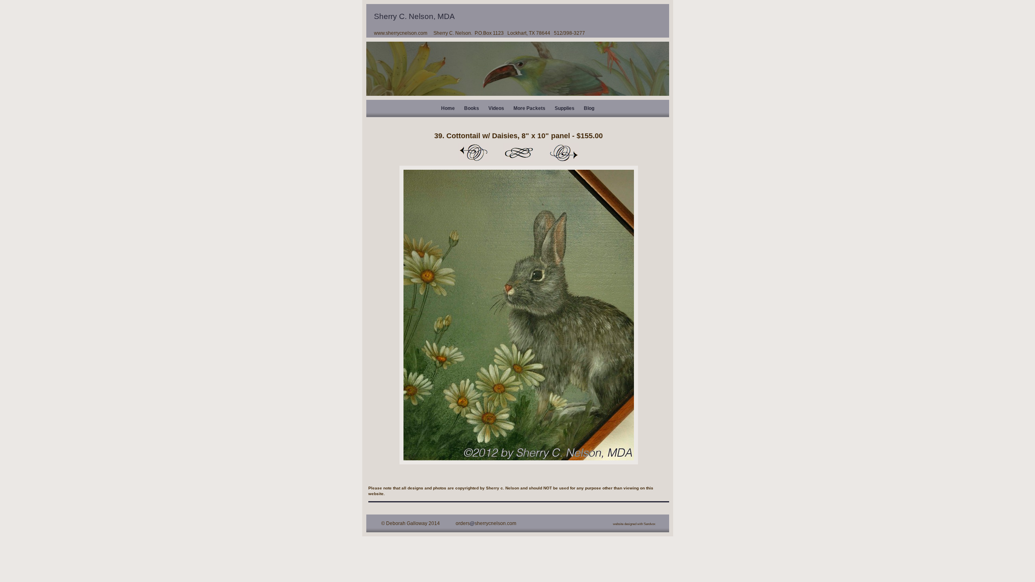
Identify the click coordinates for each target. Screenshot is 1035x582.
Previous (473, 152)
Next (564, 152)
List (518, 152)
